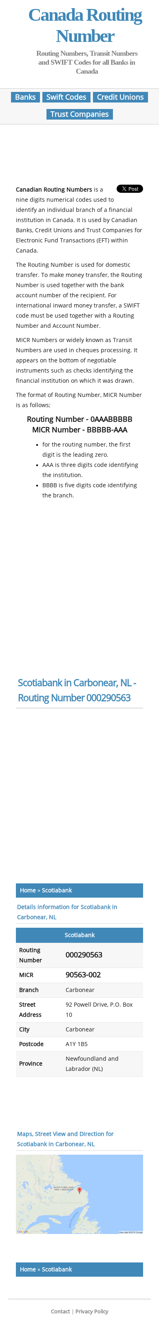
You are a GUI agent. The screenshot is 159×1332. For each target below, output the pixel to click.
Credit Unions (120, 97)
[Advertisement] (81, 157)
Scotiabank (57, 890)
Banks (25, 97)
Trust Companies (80, 114)
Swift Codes (66, 97)
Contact (60, 1311)
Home (28, 890)
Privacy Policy (91, 1311)
